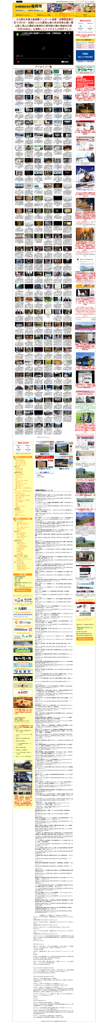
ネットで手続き (18, 512)
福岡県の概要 (20, 542)
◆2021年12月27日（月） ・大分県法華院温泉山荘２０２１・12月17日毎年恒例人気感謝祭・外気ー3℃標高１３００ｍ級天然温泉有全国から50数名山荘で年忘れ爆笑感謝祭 (19, 357)
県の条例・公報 (20, 548)
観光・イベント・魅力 (21, 463)
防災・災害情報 (20, 534)
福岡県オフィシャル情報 (23, 518)
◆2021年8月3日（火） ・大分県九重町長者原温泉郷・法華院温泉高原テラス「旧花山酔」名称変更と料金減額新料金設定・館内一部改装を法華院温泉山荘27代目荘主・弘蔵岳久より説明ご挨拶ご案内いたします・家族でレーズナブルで (29, 383)
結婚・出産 (18, 475)
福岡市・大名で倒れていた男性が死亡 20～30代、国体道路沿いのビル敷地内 (52, 574)
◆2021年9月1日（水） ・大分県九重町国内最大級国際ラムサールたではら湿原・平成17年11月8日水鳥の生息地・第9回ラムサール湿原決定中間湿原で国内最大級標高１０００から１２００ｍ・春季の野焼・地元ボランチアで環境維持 (48, 370)
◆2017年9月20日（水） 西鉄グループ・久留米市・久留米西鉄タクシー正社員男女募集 (38, 190)
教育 (17, 478)
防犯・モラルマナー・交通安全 (23, 500)
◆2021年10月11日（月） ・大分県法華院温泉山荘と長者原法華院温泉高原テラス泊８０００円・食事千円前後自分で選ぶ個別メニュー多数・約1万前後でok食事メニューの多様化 (57, 357)
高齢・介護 (18, 486)
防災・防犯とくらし (21, 522)
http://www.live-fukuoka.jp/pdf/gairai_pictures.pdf (43, 967)
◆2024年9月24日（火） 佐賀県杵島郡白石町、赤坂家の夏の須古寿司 (67, 90)
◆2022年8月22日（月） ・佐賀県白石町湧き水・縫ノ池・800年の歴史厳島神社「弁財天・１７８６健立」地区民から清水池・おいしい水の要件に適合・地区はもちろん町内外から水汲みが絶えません (38, 307)
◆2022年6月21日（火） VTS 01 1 (48, 315)
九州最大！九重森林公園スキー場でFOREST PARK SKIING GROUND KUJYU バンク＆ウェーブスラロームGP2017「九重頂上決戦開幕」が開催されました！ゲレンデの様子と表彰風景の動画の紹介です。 (53, 1012)
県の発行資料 (20, 549)
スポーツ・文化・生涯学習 (22, 480)
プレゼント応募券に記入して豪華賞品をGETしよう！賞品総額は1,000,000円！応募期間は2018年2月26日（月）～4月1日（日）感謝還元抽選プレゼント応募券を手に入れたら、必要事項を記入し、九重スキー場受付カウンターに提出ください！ (53, 990)
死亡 (17, 503)
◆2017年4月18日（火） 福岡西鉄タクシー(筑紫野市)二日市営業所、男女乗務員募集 (58, 216)
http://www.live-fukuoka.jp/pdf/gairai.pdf (41, 964)
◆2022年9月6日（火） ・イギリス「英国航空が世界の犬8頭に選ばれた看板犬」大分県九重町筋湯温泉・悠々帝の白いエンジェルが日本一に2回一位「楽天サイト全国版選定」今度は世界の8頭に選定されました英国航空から (19, 307)
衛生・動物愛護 (19, 501)
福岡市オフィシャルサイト (23, 457)
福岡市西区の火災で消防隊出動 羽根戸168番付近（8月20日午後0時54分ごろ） (52, 657)
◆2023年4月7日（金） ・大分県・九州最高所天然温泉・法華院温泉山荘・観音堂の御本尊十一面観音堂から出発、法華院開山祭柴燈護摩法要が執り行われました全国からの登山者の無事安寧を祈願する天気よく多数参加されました (38, 269)
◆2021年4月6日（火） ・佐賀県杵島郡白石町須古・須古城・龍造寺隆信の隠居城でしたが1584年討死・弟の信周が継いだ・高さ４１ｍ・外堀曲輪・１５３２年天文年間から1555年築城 (48, 407)
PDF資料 (35, 954)
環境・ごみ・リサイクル (21, 483)
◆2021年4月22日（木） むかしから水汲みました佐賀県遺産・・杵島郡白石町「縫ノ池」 (48, 392)
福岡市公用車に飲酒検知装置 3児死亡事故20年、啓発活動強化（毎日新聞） (52, 866)
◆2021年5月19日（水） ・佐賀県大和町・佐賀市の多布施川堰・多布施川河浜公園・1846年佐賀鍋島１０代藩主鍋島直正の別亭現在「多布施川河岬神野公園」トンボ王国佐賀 (48, 382)
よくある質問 (20, 552)
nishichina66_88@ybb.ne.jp (24, 722)
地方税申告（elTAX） (22, 569)
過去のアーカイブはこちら (43, 437)
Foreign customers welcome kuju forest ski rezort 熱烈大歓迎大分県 (85, 163)
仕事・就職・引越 (20, 497)
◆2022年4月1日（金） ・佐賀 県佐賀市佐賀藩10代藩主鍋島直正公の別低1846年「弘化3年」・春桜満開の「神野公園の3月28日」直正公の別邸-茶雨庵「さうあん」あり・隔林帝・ (67, 332)
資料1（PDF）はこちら (38, 940)
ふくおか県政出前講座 (22, 546)
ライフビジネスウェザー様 (24, 453)
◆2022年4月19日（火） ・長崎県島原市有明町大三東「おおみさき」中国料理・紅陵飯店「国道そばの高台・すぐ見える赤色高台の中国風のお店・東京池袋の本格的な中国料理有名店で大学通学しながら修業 (48, 333)
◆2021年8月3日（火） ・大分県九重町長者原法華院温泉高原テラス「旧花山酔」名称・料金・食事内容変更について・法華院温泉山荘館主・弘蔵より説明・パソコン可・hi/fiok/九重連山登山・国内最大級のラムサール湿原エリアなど (19, 383)
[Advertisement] (43, 439)
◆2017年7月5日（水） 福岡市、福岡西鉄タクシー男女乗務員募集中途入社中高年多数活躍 (19, 203)
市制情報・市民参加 (20, 460)
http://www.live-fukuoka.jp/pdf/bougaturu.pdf (42, 959)
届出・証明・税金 (20, 474)
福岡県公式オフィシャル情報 (43, 14)
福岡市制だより (19, 471)
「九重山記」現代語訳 (38, 949)
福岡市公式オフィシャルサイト (23, 14)
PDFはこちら (36, 928)
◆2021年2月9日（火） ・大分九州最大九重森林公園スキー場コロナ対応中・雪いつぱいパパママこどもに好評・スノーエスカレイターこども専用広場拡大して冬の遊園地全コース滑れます (57, 420)
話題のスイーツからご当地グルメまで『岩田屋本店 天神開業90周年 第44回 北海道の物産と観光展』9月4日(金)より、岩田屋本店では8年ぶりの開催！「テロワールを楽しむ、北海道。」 (54, 736)
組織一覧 (17, 513)
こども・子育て (19, 477)
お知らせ (85, 15)
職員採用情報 (20, 554)
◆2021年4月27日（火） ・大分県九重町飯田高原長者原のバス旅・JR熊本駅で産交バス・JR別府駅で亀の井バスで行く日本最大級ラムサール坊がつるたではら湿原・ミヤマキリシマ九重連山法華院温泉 (38, 396)
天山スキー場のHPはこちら (39, 1000)
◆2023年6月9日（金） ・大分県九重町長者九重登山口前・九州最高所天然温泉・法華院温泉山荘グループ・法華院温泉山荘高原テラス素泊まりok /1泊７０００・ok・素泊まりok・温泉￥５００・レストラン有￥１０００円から (67, 232)
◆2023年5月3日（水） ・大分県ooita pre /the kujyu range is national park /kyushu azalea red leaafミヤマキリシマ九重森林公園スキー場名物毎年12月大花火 (29, 255)
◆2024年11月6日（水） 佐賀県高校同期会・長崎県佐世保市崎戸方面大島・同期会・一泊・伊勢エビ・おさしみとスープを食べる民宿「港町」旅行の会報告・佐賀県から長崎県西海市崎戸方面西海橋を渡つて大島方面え (48, 93)
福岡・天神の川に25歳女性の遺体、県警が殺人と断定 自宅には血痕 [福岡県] (52, 537)
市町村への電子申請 (21, 565)
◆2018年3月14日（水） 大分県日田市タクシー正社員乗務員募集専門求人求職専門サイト (38, 140)
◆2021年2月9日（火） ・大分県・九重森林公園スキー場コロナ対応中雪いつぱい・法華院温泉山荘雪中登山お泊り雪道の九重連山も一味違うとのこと (67, 419)
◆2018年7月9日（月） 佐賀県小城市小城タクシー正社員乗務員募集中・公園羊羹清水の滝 (38, 102)
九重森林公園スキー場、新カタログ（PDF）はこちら (45, 919)
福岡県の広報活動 (21, 543)
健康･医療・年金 (19, 485)
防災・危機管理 (19, 469)
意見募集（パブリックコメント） (24, 559)
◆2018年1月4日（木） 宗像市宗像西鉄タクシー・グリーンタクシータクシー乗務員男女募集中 (19, 165)
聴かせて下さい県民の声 (22, 557)
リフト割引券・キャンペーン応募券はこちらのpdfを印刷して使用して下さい (50, 985)
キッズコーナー (20, 539)
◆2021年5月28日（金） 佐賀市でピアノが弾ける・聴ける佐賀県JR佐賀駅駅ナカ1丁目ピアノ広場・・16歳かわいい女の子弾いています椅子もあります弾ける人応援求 (38, 382)
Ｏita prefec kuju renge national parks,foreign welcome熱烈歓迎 (85, 548)
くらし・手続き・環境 (21, 462)
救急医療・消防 (19, 468)
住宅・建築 (18, 498)
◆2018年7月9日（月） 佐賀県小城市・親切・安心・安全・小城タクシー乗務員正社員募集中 (57, 102)
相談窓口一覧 (20, 560)
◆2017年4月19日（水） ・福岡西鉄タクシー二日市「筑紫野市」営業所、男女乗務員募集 (38, 216)
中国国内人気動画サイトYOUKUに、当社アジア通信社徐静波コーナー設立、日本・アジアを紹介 (85, 596)
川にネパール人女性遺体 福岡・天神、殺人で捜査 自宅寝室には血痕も (51, 681)
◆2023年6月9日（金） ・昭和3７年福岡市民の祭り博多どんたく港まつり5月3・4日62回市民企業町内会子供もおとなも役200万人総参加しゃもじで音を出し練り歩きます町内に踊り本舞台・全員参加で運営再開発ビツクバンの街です (48, 232)
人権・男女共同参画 (20, 493)
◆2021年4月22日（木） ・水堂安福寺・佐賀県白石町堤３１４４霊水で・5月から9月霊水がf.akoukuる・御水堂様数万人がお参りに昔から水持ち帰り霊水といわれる (57, 395)
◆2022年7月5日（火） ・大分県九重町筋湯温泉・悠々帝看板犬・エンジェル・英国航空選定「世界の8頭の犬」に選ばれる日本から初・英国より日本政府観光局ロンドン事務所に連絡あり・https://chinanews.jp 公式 (67, 307)
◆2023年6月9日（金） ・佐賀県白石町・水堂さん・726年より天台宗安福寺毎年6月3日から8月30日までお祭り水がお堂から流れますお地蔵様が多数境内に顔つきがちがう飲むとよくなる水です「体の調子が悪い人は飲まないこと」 (29, 244)
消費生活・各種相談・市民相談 (23, 495)
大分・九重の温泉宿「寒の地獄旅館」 (85, 330)
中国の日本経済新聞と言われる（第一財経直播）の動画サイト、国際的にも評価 (85, 579)
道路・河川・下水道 (20, 506)
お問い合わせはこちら (23, 590)
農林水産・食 (19, 481)
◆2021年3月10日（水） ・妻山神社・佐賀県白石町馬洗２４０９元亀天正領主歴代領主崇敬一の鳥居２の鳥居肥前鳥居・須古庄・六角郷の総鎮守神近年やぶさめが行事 (67, 407)
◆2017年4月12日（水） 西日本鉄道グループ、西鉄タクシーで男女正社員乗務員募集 (19, 228)
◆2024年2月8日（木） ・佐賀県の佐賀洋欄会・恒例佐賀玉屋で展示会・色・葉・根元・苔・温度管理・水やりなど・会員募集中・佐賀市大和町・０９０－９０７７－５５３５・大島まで (29, 155)
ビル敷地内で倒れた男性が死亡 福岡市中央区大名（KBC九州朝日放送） (51, 858)
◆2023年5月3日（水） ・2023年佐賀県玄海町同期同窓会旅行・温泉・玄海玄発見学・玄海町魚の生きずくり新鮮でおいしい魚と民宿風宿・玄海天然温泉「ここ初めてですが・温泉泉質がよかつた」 (67, 243)
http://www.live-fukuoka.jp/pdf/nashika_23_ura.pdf (43, 976)
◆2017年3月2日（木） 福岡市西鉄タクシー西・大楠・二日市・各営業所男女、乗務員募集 (57, 228)
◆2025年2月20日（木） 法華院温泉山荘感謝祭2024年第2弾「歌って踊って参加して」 (48, 77)
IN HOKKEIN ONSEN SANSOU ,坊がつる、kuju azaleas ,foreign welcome (85, 563)
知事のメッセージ (21, 537)
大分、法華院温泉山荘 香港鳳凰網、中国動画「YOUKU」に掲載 (48, 1017)
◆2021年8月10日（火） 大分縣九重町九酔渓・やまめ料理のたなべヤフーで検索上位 (57, 367)
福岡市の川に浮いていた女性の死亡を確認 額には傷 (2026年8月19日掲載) (51, 701)
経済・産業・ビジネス (21, 465)
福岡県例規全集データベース (23, 568)
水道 (17, 504)
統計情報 (19, 551)
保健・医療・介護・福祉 (22, 523)
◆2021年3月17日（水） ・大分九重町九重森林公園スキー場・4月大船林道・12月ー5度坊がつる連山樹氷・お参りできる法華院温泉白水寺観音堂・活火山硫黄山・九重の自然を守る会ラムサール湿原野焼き (57, 408)
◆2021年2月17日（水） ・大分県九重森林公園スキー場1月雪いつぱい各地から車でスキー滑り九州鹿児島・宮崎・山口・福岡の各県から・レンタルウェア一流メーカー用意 (29, 420)
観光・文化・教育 (21, 528)
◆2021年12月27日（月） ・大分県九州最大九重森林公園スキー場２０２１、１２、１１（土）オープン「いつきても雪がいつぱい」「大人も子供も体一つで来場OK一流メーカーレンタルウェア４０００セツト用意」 (29, 358)
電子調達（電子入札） (22, 566)
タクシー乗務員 (40, 476)
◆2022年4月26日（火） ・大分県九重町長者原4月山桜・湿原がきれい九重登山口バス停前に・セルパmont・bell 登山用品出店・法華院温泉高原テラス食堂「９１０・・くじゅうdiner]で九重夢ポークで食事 (38, 333)
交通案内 (18, 507)
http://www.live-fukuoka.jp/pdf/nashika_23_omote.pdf (44, 972)
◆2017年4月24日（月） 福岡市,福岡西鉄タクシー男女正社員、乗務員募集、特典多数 (19, 216)
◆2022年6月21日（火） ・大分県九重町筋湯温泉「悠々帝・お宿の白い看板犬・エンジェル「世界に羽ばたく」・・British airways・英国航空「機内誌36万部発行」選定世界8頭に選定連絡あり (57, 320)
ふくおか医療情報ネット (22, 536)
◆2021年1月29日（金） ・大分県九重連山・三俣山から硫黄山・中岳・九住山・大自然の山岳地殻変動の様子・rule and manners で (57, 431)
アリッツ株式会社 (55, 1021)
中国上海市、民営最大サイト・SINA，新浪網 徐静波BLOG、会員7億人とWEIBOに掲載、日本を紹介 (85, 465)
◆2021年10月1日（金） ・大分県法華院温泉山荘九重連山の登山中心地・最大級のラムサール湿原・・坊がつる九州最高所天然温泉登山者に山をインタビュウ (19, 369)
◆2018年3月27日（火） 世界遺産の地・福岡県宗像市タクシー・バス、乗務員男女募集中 (38, 127)
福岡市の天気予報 (23, 443)
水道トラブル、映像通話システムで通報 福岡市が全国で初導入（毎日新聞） (52, 594)
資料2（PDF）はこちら (38, 944)
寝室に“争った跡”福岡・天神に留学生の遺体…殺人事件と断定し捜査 (50, 646)
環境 (18, 525)
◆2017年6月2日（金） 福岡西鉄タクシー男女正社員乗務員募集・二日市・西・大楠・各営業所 (57, 203)
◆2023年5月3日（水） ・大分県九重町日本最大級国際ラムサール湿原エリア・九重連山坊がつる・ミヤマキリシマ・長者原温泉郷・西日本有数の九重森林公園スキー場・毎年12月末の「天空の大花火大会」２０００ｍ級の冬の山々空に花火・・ (19, 257)
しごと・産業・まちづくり (23, 527)
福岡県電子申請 (20, 563)
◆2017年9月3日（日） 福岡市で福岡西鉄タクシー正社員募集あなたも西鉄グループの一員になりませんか (57, 190)
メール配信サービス (21, 545)
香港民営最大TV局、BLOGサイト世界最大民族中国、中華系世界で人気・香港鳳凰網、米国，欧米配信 (85, 448)
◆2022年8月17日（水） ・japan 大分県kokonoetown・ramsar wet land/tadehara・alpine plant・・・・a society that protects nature (48, 305)
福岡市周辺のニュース (64, 14)
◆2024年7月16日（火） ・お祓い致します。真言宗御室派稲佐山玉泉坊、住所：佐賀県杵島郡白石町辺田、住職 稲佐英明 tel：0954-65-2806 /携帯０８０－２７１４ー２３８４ (48, 104)
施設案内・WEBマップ (20, 515)
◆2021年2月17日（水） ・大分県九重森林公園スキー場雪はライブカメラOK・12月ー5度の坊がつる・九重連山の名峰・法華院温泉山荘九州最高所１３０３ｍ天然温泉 (38, 420)
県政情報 (19, 530)
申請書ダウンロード (19, 510)
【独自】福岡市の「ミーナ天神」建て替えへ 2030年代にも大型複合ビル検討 (52, 552)
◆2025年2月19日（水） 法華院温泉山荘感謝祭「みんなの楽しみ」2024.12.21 (67, 77)
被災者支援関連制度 (21, 533)
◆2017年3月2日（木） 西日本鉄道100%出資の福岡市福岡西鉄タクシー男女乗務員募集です (19, 241)
